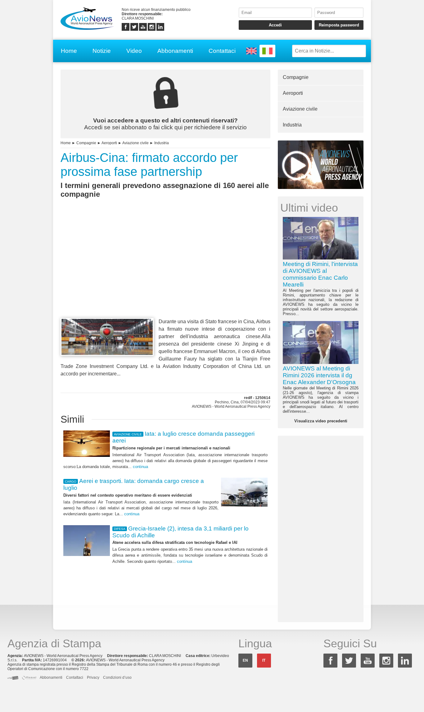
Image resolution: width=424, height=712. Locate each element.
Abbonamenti (175, 51)
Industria (161, 143)
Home (69, 51)
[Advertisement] (165, 269)
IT (263, 660)
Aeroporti (109, 143)
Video (134, 51)
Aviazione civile (135, 143)
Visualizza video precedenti (320, 421)
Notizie (101, 51)
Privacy (93, 677)
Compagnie (86, 143)
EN (245, 660)
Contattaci (222, 51)
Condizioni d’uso (117, 677)
